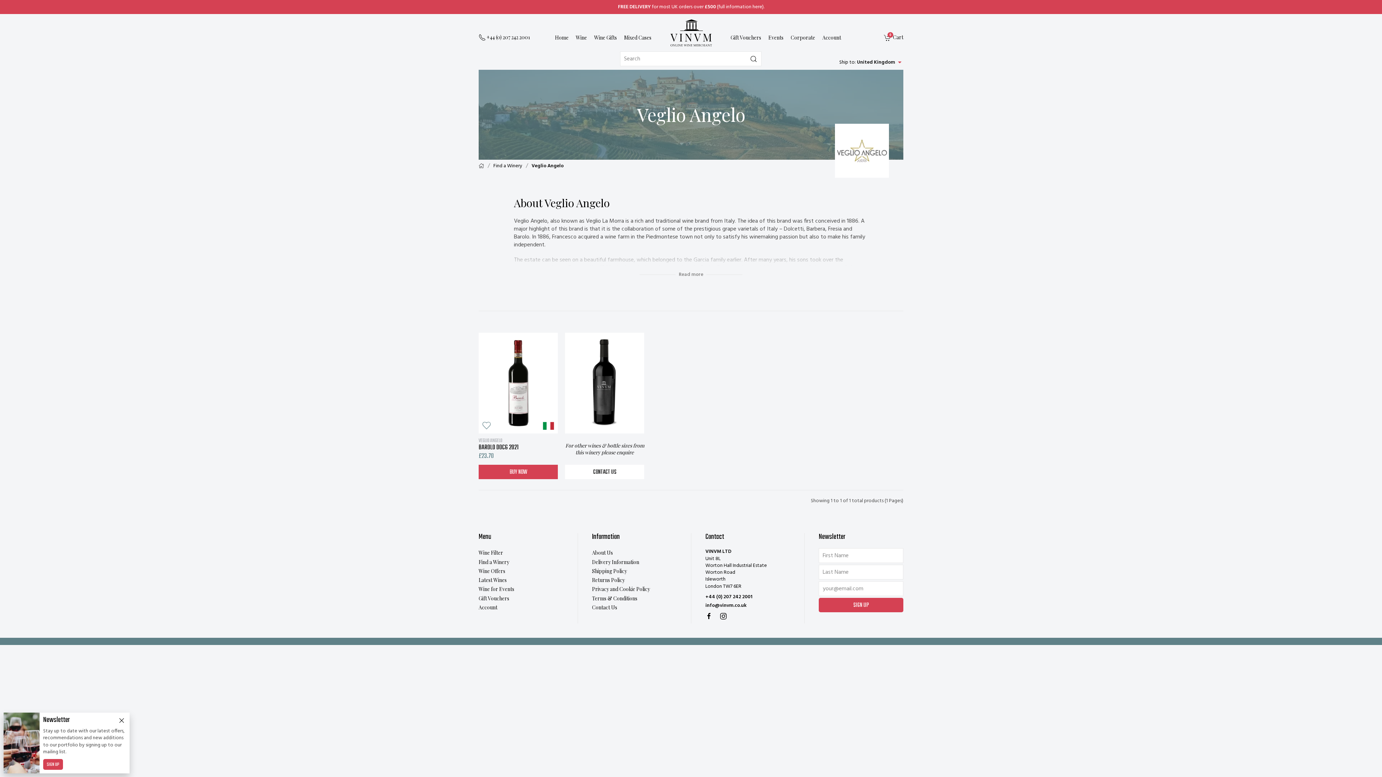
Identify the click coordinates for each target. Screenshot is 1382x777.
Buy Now (518, 472)
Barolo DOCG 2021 (499, 444)
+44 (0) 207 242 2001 (729, 597)
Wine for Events (496, 589)
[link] (893, 38)
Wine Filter (491, 552)
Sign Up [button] (861, 605)
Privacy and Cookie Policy (621, 589)
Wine (581, 37)
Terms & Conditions (614, 598)
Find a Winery (507, 166)
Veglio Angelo (548, 166)
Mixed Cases (637, 37)
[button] (486, 425)
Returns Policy (608, 580)
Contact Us (605, 472)
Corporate (803, 37)
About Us (602, 552)
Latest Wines (493, 580)
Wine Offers (492, 571)
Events (775, 37)
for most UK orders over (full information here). (691, 7)
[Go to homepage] (691, 33)
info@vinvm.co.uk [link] (725, 605)
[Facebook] (709, 616)
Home (562, 37)
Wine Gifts (605, 37)
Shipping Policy (609, 571)
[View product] (518, 383)
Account (831, 37)
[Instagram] (723, 616)
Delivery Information (615, 562)
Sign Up (53, 764)
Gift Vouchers (746, 37)
